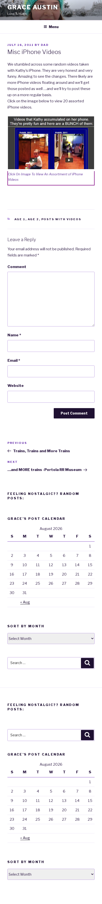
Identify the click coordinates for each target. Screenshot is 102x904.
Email (13, 360)
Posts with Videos (61, 219)
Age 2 (33, 219)
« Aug (25, 602)
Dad (45, 45)
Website (15, 385)
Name (14, 335)
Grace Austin (32, 7)
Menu (54, 27)
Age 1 (20, 219)
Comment (16, 267)
